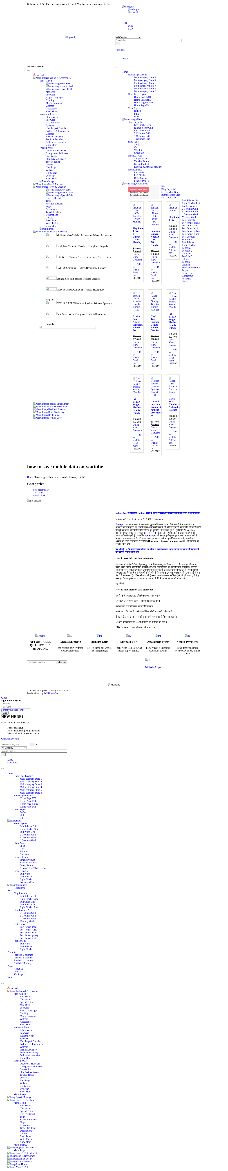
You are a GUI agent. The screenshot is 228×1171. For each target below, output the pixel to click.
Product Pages (21, 1077)
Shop (22, 1052)
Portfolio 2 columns (23, 1161)
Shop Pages (19, 1049)
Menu (10, 966)
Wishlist (24, 1057)
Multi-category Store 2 (31, 988)
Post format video (28, 1136)
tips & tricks (39, 495)
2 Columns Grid (28, 1041)
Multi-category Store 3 (31, 990)
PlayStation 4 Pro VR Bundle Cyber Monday (139, 235)
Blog (9, 1097)
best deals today (41, 489)
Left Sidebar (26, 1083)
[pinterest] (93, 873)
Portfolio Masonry (22, 1169)
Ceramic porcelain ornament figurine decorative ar (156, 408)
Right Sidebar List (29, 1113)
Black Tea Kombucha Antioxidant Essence (175, 404)
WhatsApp (150, 742)
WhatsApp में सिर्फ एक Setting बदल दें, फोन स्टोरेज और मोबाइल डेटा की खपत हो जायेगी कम (157, 719)
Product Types (21, 1063)
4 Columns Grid (28, 1046)
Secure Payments (187, 848)
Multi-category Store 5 (31, 996)
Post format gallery (29, 1141)
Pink (22, 1021)
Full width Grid (27, 1108)
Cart (22, 1055)
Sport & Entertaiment (139, 195)
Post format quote (28, 1144)
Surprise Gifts (99, 848)
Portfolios (12, 1158)
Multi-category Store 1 (31, 985)
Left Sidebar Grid (28, 1032)
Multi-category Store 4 (31, 993)
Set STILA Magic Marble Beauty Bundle (173, 321)
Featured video (27, 1088)
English (130, 6)
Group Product (27, 1071)
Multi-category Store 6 (31, 999)
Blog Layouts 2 (21, 1116)
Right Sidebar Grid (29, 1035)
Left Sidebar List (28, 1111)
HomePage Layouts (23, 982)
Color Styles (20, 1015)
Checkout (24, 1060)
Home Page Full (28, 1013)
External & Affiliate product (33, 1074)
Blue (22, 1024)
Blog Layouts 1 (21, 1099)
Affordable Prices (158, 848)
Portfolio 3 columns (23, 1164)
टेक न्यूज (119, 730)
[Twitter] (93, 871)
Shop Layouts (20, 1029)
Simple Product (27, 1066)
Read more (135, 274)
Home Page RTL (28, 1007)
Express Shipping (70, 848)
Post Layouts (20, 1147)
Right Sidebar (26, 1085)
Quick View (136, 255)
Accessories (19, 1094)
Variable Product (28, 1069)
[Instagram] (93, 876)
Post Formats (20, 1130)
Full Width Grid (27, 1038)
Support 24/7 (128, 848)
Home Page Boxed (29, 1010)
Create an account (10, 945)
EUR (130, 28)
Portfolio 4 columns (23, 1166)
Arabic (135, 12)
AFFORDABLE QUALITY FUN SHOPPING (40, 851)
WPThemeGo (51, 899)
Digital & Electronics (138, 189)
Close (4, 904)
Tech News (39, 492)
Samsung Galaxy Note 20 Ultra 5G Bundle (155, 238)
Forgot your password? (12, 916)
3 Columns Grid (28, 1043)
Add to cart (172, 251)
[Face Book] (93, 868)
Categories (12, 969)
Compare (137, 259)
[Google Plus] (93, 879)
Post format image (29, 1133)
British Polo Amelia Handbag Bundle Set (138, 323)
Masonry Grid (27, 1127)
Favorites (120, 49)
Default (23, 1018)
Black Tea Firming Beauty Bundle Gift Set (155, 323)
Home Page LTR (28, 1004)
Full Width (25, 1080)
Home (30, 477)
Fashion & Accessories (139, 192)
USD (124, 23)
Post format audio (28, 1138)
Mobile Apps (153, 873)
